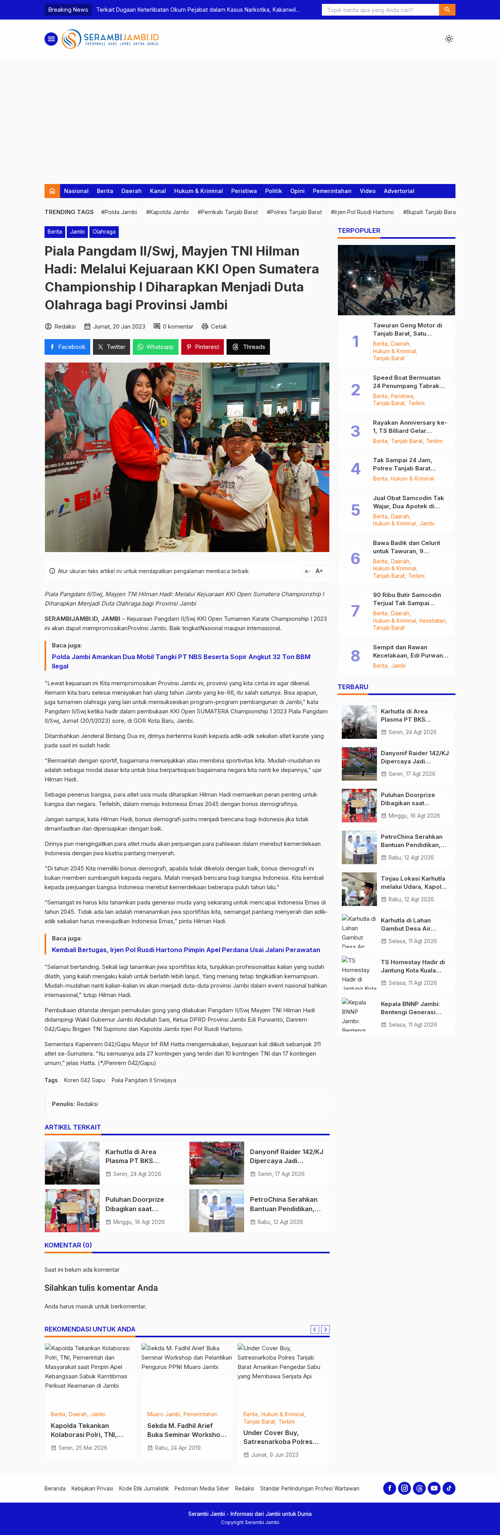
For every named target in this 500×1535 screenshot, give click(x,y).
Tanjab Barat (84, 1414)
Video (368, 191)
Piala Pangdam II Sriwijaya (144, 1080)
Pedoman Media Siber (202, 1488)
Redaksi (244, 1488)
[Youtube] (434, 1488)
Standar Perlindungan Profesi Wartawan (309, 1488)
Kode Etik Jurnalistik (144, 1488)
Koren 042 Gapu (84, 1080)
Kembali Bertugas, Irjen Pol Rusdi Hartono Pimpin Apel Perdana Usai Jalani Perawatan (187, 949)
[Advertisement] (250, 117)
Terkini (416, 403)
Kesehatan (433, 621)
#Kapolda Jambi (167, 212)
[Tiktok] (449, 1488)
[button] (447, 10)
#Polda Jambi (119, 212)
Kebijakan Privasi (92, 1488)
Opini (297, 191)
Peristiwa (244, 191)
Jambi (77, 232)
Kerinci (251, 1414)
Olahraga (104, 232)
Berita (105, 191)
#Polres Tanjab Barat (294, 212)
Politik (273, 191)
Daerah (131, 191)
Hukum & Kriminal (198, 191)
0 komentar (178, 326)
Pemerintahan (332, 191)
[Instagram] (404, 1488)
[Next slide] (325, 1329)
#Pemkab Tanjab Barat (228, 212)
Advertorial (399, 191)
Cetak (219, 326)
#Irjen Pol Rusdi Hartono (362, 212)
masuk (84, 1306)
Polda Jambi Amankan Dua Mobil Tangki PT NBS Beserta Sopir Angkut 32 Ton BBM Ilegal (181, 661)
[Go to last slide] (315, 1329)
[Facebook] (389, 1488)
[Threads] (419, 1488)
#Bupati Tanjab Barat (430, 212)
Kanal (158, 191)
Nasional (76, 191)
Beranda (55, 1488)
